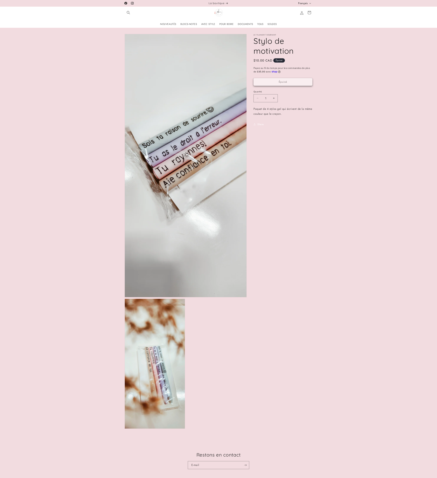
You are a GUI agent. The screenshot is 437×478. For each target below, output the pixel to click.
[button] (128, 12)
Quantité (257, 91)
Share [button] (260, 124)
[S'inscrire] (245, 465)
